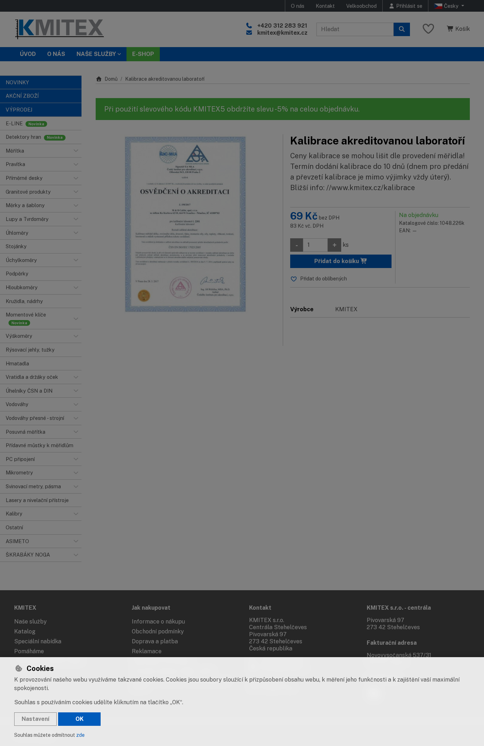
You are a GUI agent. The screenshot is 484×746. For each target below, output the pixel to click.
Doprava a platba (155, 641)
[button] (75, 151)
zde (80, 735)
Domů (111, 79)
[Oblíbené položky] (428, 29)
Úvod (28, 54)
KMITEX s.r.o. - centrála (399, 607)
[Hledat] (402, 29)
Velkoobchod (361, 6)
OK (79, 719)
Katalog (24, 631)
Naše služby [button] (96, 54)
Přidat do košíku (337, 261)
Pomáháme (29, 651)
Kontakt (325, 6)
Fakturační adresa (392, 642)
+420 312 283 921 (282, 25)
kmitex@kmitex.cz (282, 32)
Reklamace (147, 651)
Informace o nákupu (158, 621)
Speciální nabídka (37, 641)
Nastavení (35, 719)
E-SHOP (143, 54)
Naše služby (30, 621)
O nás (297, 6)
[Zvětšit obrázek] (186, 224)
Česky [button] (451, 6)
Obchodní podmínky (158, 631)
